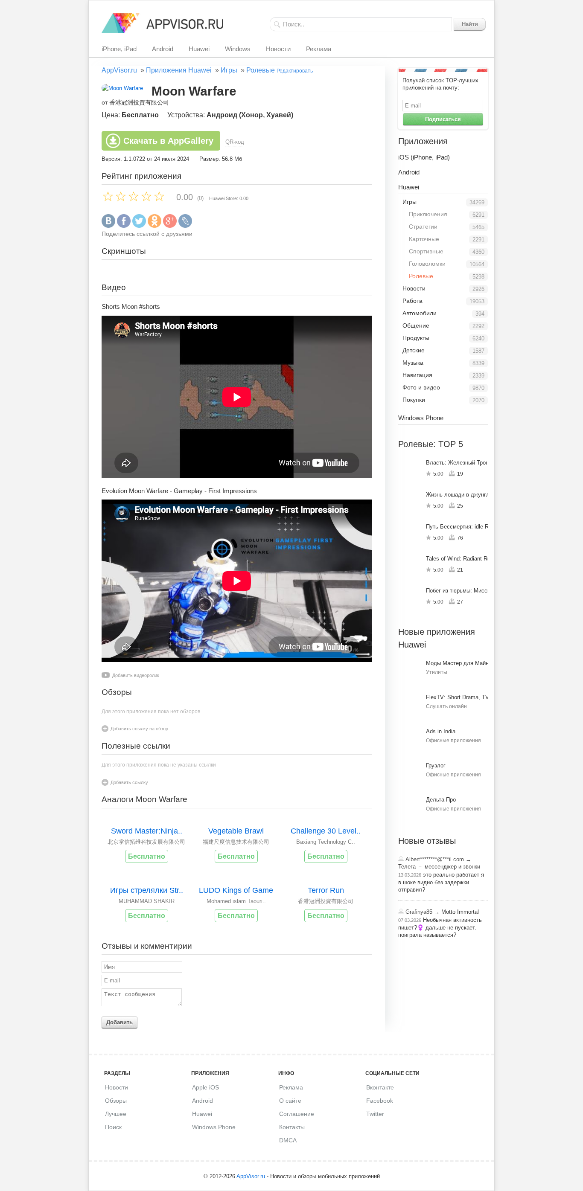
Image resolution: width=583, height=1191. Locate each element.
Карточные (424, 238)
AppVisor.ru (119, 70)
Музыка (412, 362)
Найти (470, 24)
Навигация (417, 375)
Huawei (199, 48)
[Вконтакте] (108, 226)
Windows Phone (420, 417)
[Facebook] (124, 226)
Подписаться (443, 119)
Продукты (415, 337)
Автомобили (419, 313)
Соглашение (296, 1113)
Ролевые (260, 70)
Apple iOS (205, 1087)
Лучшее (115, 1113)
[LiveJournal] (185, 226)
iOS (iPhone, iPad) (424, 157)
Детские (413, 350)
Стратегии (423, 226)
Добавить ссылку (129, 782)
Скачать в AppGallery (168, 140)
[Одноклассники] (154, 226)
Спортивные (426, 251)
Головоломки (427, 263)
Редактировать (295, 71)
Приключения (428, 214)
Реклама (318, 48)
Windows (238, 48)
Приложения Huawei (179, 70)
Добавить (119, 1022)
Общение (415, 325)
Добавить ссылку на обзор (139, 728)
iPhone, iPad (119, 48)
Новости (278, 48)
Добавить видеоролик (135, 675)
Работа (412, 300)
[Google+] (170, 226)
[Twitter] (139, 226)
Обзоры (116, 1100)
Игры (229, 70)
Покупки (413, 399)
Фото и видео (421, 387)
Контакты (292, 1127)
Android (162, 48)
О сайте (290, 1100)
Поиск (113, 1127)
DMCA (288, 1140)
